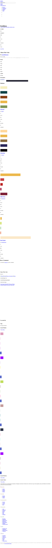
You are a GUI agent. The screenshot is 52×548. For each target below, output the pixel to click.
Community (4, 8)
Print (3, 512)
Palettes (3, 489)
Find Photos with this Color (10, 27)
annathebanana (5, 54)
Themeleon (4, 529)
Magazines (4, 521)
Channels (2, 507)
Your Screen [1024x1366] (4, 284)
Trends (2, 516)
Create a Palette (2, 27)
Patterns (3, 490)
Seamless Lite (4, 528)
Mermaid (2, 109)
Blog (3, 504)
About (2, 533)
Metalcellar (2, 153)
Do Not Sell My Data (7, 543)
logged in (6, 262)
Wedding (3, 514)
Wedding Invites (5, 524)
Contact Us (4, 537)
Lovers (3, 503)
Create (1, 4)
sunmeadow (3, 198)
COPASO (4, 531)
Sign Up (1, 1)
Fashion (3, 510)
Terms (3, 539)
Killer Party (2, 196)
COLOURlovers (3, 5)
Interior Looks (4, 520)
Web (3, 513)
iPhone (13, 284)
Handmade (4, 519)
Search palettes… (3, 2)
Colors (3, 497)
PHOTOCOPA (4, 530)
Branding (3, 518)
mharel (2, 111)
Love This (2, 48)
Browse (3, 7)
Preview (10, 284)
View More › (3, 329)
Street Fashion (4, 522)
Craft (3, 509)
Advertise (4, 535)
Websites (3, 523)
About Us (4, 536)
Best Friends (3, 240)
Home (3, 511)
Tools (3, 10)
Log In (1, 0)
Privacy (3, 538)
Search (1, 3)
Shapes (3, 491)
